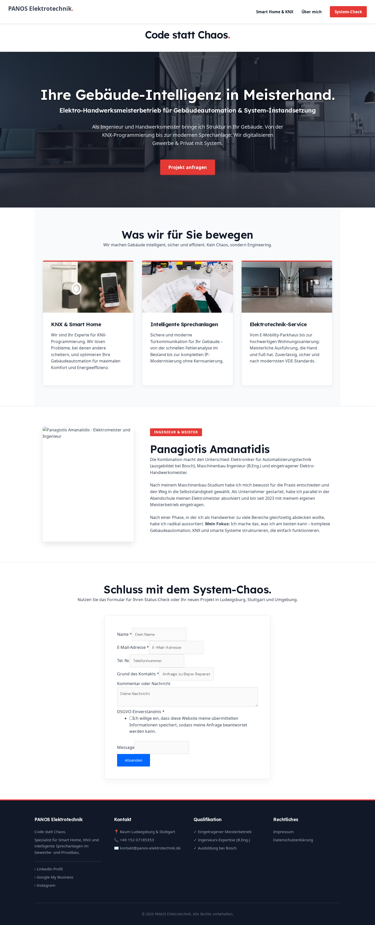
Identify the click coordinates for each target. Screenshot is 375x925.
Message (125, 747)
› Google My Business (53, 877)
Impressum (283, 831)
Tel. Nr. (123, 660)
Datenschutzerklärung (293, 839)
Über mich (312, 11)
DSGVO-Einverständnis (141, 711)
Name (124, 634)
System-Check (348, 11)
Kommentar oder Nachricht (143, 683)
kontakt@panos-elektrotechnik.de (150, 847)
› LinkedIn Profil (48, 868)
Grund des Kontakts (138, 674)
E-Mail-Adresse (133, 647)
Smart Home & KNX (274, 11)
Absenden (133, 760)
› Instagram (44, 885)
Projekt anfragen (187, 167)
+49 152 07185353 (137, 839)
